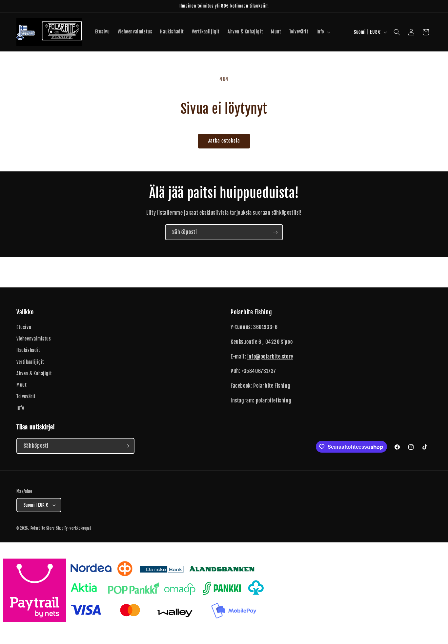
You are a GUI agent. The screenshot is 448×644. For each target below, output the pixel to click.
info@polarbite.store (270, 356)
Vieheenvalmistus (33, 339)
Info (20, 408)
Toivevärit (26, 396)
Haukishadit (28, 350)
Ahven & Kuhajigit (34, 373)
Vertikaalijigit (30, 362)
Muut (21, 385)
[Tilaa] (275, 232)
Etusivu (23, 327)
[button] (323, 32)
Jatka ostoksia (224, 141)
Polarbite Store (43, 528)
